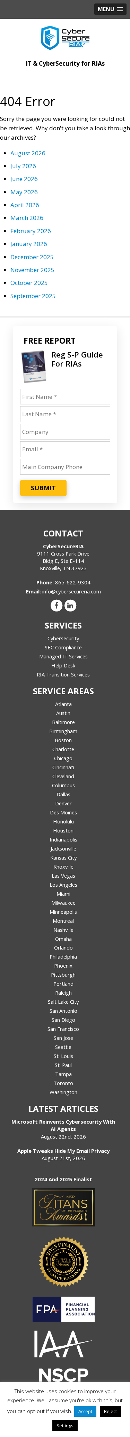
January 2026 (28, 244)
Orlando (63, 947)
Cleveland (63, 776)
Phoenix (63, 965)
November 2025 (32, 270)
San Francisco (63, 1028)
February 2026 (30, 231)
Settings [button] (65, 1425)
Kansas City (63, 857)
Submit (43, 488)
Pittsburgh (63, 974)
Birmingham (63, 731)
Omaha (63, 938)
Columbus (63, 785)
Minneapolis (63, 911)
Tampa (63, 1073)
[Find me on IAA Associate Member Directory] (63, 1343)
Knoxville (63, 866)
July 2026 (23, 166)
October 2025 (29, 283)
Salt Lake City (63, 1001)
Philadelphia (63, 956)
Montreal (63, 920)
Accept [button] (85, 1411)
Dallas (63, 794)
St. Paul (63, 1064)
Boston (63, 740)
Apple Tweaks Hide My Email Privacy (63, 1150)
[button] (110, 9)
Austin (63, 712)
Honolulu (63, 821)
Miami (63, 893)
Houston (63, 830)
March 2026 (26, 218)
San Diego (63, 1019)
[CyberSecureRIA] (65, 36)
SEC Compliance (63, 647)
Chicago (63, 758)
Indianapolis (63, 839)
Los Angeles (63, 884)
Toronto (63, 1082)
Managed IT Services (63, 656)
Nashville (63, 929)
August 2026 (27, 153)
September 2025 (33, 296)
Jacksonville (63, 848)
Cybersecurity (63, 638)
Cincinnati (63, 767)
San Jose (63, 1037)
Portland (63, 983)
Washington (63, 1092)
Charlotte (63, 749)
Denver (63, 803)
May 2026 (24, 192)
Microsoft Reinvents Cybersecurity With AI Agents (63, 1125)
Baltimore (63, 721)
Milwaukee (63, 902)
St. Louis (63, 1055)
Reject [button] (110, 1411)
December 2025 (32, 257)
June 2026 (24, 179)
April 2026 (24, 205)
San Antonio (63, 1010)
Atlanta (63, 703)
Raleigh (63, 992)
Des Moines (63, 812)
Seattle (63, 1046)
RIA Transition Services (63, 674)
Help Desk (63, 665)
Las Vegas (63, 875)
